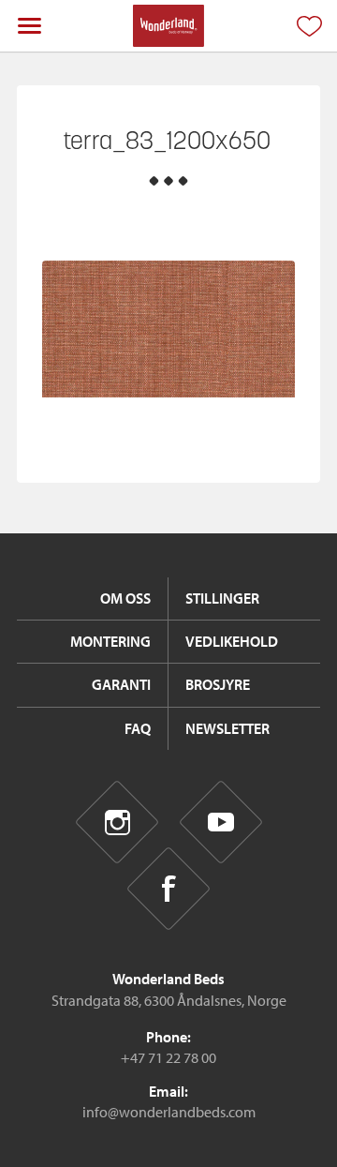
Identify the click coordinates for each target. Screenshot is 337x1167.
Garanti (121, 684)
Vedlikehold (231, 641)
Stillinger (222, 598)
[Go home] (168, 26)
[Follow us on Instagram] (116, 822)
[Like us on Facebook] (169, 889)
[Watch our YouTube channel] (220, 822)
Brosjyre (217, 684)
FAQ (138, 728)
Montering (110, 641)
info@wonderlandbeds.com (169, 1111)
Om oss (125, 598)
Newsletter (227, 728)
